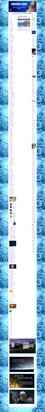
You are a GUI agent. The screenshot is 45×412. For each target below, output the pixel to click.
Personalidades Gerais (11, 163)
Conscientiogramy (33, 193)
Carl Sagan (11, 101)
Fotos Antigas (11, 285)
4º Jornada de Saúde (11, 100)
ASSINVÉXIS (33, 106)
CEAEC (33, 108)
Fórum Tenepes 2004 (11, 96)
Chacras (10, 20)
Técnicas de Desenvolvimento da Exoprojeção (13, 210)
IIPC (32, 114)
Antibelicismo (11, 131)
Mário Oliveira (11, 161)
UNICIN (10, 185)
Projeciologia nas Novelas (12, 37)
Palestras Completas (11, 98)
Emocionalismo (11, 75)
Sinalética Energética (11, 24)
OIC (10, 183)
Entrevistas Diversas (11, 115)
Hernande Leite (11, 158)
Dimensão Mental (33, 128)
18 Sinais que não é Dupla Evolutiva (13, 236)
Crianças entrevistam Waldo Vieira (33, 44)
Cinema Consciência (34, 122)
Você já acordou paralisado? (12, 235)
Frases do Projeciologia (12, 278)
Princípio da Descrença (12, 53)
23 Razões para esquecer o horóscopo (13, 237)
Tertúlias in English (11, 193)
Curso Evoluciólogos (11, 58)
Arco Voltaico (11, 19)
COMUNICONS (33, 109)
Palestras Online (11, 50)
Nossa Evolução (33, 180)
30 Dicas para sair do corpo (12, 228)
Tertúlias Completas (11, 125)
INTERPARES (11, 181)
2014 (10, 332)
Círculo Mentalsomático (12, 113)
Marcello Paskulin (11, 159)
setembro (10, 318)
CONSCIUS (11, 173)
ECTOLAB (11, 176)
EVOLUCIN (11, 178)
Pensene (10, 52)
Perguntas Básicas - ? (11, 123)
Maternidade (11, 67)
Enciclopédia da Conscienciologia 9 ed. (33, 160)
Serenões (10, 63)
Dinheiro (10, 135)
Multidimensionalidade (12, 35)
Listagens (10, 155)
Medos (10, 78)
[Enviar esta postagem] (22, 29)
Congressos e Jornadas (12, 83)
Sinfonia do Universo (11, 106)
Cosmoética (11, 57)
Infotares (33, 132)
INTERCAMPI (11, 180)
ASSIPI (10, 171)
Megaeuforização (11, 29)
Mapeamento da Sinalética (12, 248)
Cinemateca (11, 280)
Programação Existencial (12, 62)
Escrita (10, 85)
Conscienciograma (11, 151)
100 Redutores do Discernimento (12, 283)
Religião (10, 143)
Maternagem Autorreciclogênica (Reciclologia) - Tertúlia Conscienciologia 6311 (24, 17)
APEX (10, 168)
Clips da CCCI (11, 111)
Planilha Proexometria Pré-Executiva (13, 255)
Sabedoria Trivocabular (12, 105)
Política (10, 141)
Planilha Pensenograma (12, 251)
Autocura (10, 73)
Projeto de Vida (33, 137)
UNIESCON (11, 186)
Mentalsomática (11, 88)
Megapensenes (11, 153)
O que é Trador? (33, 202)
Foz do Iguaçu (11, 138)
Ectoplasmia (11, 21)
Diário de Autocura (33, 163)
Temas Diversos (11, 146)
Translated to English (11, 194)
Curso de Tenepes (11, 95)
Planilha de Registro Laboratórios (12, 257)
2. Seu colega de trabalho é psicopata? (33, 245)
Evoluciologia (11, 60)
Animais (10, 130)
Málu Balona (11, 160)
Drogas (10, 136)
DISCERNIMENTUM (12, 175)
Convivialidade (11, 48)
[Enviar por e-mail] (23, 29)
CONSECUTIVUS (11, 174)
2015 (10, 331)
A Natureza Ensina (33, 172)
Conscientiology (11, 188)
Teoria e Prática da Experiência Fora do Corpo (34, 177)
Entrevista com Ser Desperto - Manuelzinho (33, 90)
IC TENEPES (11, 179)
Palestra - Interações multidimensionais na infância (13, 204)
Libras (10, 118)
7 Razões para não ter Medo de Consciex (33, 198)
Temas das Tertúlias (33, 96)
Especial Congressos (11, 103)
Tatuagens (11, 145)
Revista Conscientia (34, 139)
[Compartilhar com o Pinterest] (25, 29)
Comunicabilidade (11, 133)
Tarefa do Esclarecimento (12, 274)
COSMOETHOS (33, 111)
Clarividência (33, 178)
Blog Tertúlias (33, 121)
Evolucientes (33, 130)
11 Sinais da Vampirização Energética (13, 230)
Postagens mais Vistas (11, 281)
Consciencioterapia (11, 42)
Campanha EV (11, 276)
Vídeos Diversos (11, 126)
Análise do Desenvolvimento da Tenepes (34, 201)
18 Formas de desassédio (12, 234)
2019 (10, 328)
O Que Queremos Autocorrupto (12, 288)
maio (10, 321)
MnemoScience (11, 121)
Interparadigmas (33, 133)
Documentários (11, 34)
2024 (10, 314)
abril (10, 322)
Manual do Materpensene (12, 249)
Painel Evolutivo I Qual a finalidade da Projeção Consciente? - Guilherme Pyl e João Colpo (14, 207)
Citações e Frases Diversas (12, 271)
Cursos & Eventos (33, 29)
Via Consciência (33, 141)
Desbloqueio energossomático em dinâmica (34, 84)
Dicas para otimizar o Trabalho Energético (33, 211)
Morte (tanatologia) (11, 68)
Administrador (13, 310)
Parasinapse (33, 135)
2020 (10, 327)
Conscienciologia (11, 47)
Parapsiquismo (11, 30)
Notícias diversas (11, 140)
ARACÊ (10, 169)
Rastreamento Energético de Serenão (33, 36)
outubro (10, 317)
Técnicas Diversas (11, 148)
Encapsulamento (11, 22)
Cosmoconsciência (11, 27)
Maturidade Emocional (12, 77)
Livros (10, 86)
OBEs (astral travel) (11, 191)
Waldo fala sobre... (11, 165)
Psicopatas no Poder (34, 238)
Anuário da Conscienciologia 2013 (33, 191)
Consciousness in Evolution (12, 189)
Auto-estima (11, 72)
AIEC (32, 104)
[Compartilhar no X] (24, 29)
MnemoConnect (11, 120)
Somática (10, 70)
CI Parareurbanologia (11, 110)
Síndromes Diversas (11, 54)
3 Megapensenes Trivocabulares (12, 273)
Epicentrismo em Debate (12, 116)
